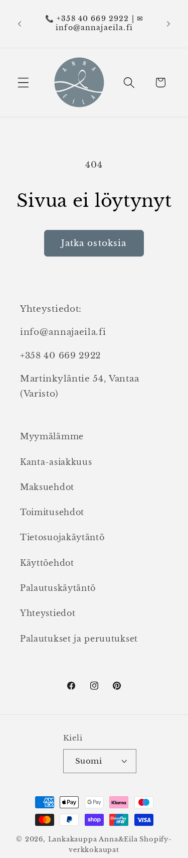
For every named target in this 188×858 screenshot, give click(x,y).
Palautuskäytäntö (58, 588)
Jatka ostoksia (93, 243)
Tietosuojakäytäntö (62, 537)
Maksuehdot (47, 487)
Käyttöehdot (47, 563)
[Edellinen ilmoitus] (20, 24)
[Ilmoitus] (168, 24)
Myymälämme (52, 436)
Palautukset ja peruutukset (79, 639)
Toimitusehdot (52, 512)
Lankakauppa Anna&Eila (93, 839)
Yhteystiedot (47, 613)
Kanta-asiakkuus (56, 462)
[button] (23, 82)
